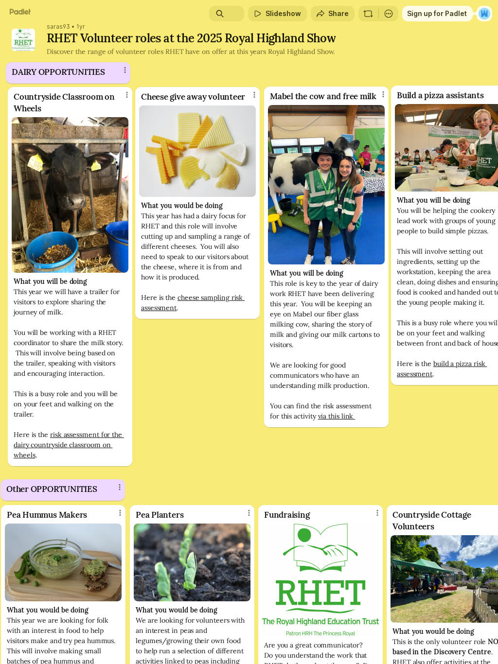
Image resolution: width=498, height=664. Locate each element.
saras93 (58, 26)
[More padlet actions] (388, 13)
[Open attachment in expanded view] (70, 195)
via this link (337, 416)
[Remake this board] (368, 13)
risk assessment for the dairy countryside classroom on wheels (69, 444)
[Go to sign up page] (484, 13)
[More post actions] (120, 98)
